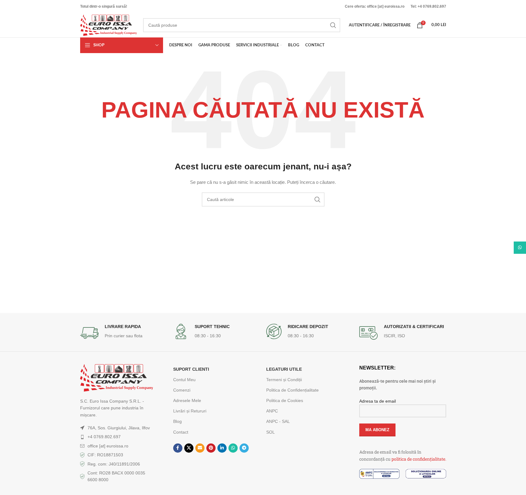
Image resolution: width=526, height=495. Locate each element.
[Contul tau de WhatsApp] (233, 448)
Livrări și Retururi (189, 410)
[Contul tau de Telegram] (244, 448)
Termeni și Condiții (284, 379)
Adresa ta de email (377, 401)
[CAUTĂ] (333, 25)
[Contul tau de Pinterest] (211, 448)
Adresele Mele (187, 400)
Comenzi (181, 390)
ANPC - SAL (278, 421)
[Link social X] (188, 448)
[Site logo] (108, 24)
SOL (270, 432)
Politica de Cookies (284, 400)
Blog (177, 421)
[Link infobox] (123, 333)
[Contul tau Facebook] (177, 448)
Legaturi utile (284, 369)
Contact (180, 432)
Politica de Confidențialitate (292, 390)
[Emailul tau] (200, 448)
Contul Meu (184, 379)
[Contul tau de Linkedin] (222, 448)
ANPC (272, 410)
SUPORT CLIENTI (191, 369)
